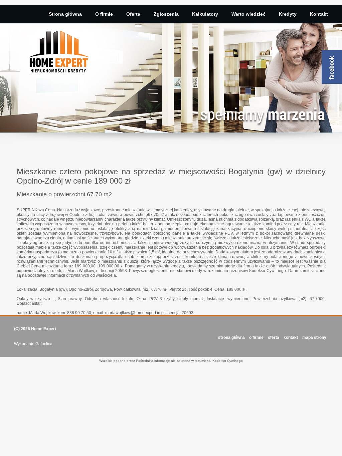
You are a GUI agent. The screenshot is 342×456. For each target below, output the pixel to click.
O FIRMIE (256, 337)
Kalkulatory (205, 14)
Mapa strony (314, 337)
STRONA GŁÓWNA (231, 337)
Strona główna (65, 14)
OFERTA (273, 337)
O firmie (104, 14)
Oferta (133, 14)
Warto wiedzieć (248, 14)
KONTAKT (291, 337)
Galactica (43, 343)
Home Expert (43, 328)
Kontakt (319, 14)
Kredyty (288, 14)
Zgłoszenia (166, 14)
